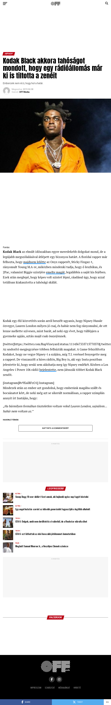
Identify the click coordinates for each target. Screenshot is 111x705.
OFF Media (24, 92)
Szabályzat (50, 687)
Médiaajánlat (64, 687)
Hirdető (77, 687)
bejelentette (47, 370)
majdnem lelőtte (34, 262)
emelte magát (55, 272)
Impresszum (35, 687)
